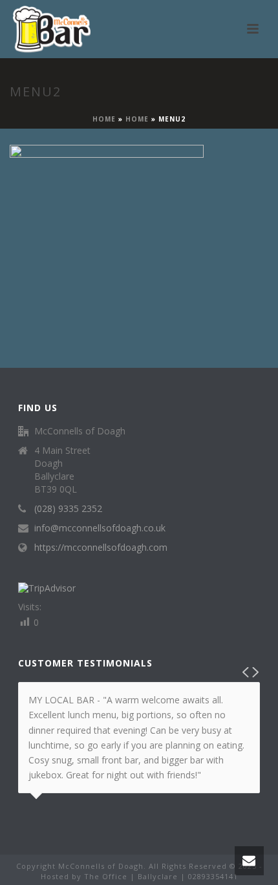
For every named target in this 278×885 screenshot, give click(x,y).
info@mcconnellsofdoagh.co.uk (100, 528)
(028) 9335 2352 (68, 509)
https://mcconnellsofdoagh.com (100, 547)
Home (104, 118)
